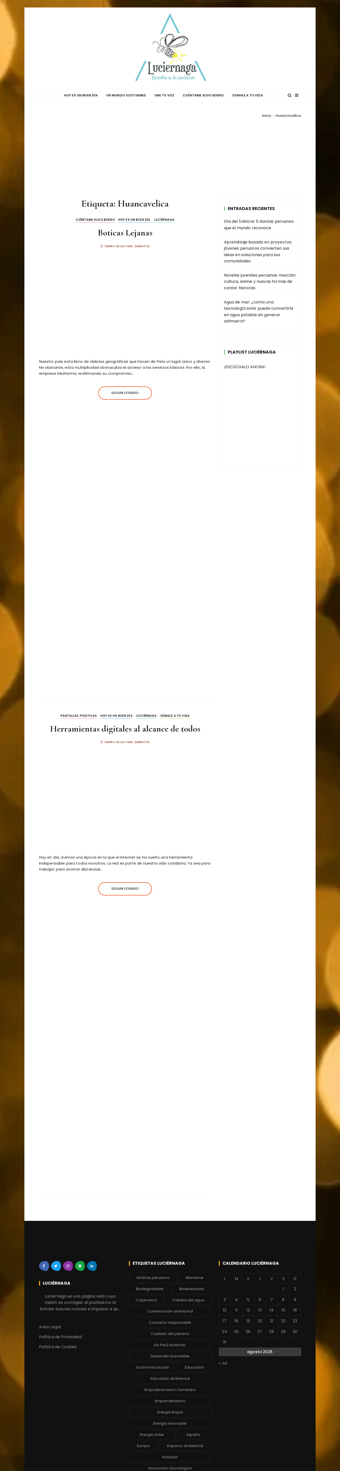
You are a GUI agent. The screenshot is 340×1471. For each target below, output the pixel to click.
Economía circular (152, 1367)
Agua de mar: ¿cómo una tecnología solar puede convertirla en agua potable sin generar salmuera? (258, 311)
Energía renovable (170, 1423)
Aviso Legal (50, 1327)
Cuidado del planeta (170, 1333)
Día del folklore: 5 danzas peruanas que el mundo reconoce (259, 225)
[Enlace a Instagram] (68, 1266)
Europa (143, 1445)
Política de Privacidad (60, 1337)
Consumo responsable (170, 1322)
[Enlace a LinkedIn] (92, 1266)
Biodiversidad (191, 1288)
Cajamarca (146, 1300)
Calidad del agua (188, 1300)
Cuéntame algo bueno (203, 95)
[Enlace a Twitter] (56, 1266)
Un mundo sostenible (126, 95)
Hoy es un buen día (81, 95)
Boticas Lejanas (125, 232)
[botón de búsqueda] (289, 95)
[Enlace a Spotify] (80, 1266)
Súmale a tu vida (247, 95)
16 (295, 1310)
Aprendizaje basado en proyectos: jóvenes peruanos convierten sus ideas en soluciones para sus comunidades (258, 251)
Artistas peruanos (153, 1277)
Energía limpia (170, 1412)
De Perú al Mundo (170, 1344)
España (193, 1434)
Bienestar (195, 1277)
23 (295, 1321)
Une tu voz (164, 95)
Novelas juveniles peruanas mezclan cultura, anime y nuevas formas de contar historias (260, 281)
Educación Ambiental (170, 1378)
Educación (194, 1367)
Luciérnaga (164, 220)
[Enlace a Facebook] (44, 1266)
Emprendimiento (170, 1400)
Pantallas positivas (78, 716)
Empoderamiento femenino (170, 1389)
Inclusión (170, 1457)
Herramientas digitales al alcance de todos (125, 728)
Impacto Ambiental (185, 1445)
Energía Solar (152, 1434)
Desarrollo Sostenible (170, 1356)
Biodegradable (150, 1288)
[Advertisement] (170, 156)
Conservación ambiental (170, 1311)
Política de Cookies (58, 1347)
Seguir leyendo (125, 392)
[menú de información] (296, 95)
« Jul (223, 1363)
